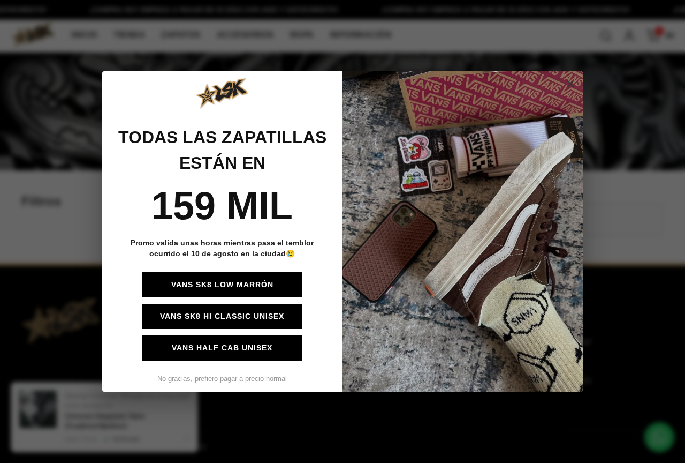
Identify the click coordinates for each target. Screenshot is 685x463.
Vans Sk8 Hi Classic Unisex (222, 316)
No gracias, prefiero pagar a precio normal (222, 379)
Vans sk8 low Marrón (222, 284)
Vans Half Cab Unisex (222, 347)
